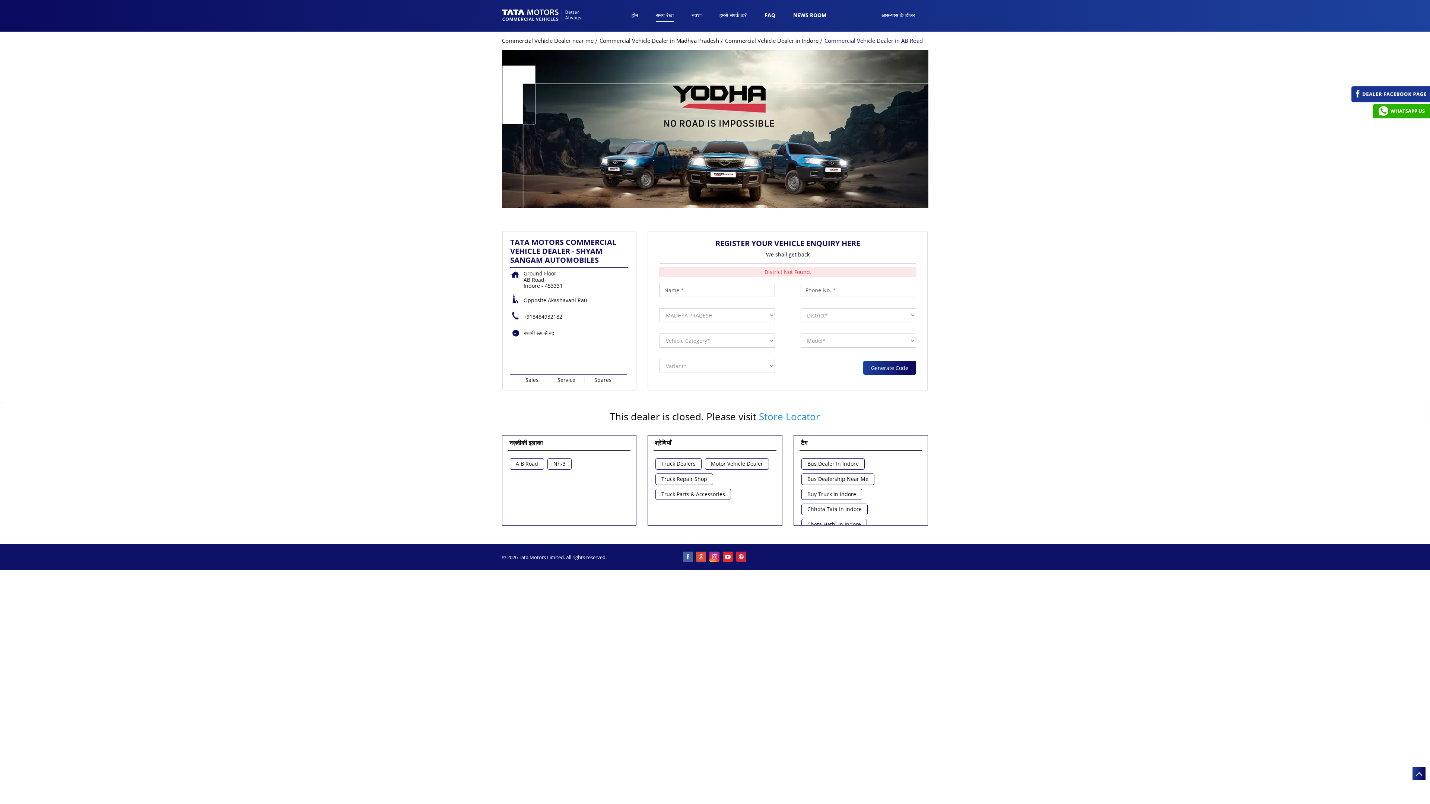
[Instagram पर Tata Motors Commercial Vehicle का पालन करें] (715, 557)
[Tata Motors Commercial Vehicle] (542, 16)
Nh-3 (559, 464)
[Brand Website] (741, 557)
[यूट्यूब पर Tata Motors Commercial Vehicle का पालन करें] (728, 557)
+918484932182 (543, 316)
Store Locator (789, 416)
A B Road (527, 464)
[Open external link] (1390, 100)
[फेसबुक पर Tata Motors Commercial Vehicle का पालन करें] (688, 557)
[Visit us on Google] (701, 557)
